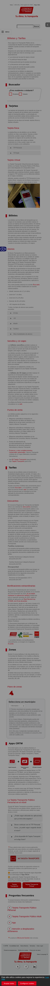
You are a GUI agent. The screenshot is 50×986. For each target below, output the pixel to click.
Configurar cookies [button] (27, 983)
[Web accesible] (2, 249)
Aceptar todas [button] (9, 983)
